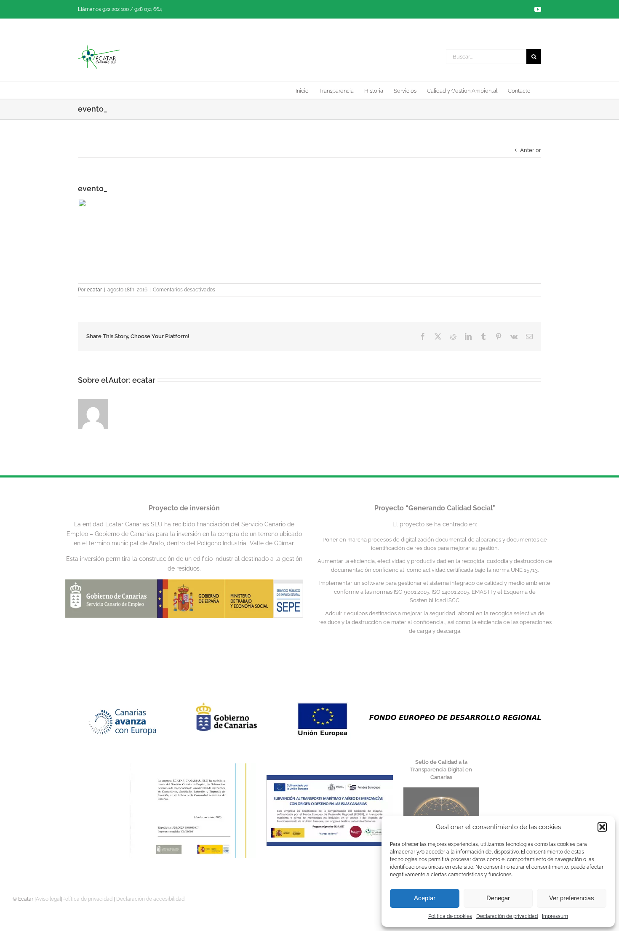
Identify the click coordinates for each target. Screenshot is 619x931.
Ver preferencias (571, 898)
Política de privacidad (87, 899)
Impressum (555, 916)
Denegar (498, 898)
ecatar (94, 290)
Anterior (530, 150)
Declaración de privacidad (507, 916)
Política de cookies (450, 916)
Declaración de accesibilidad (150, 899)
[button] (602, 827)
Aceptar (424, 898)
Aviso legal (48, 899)
